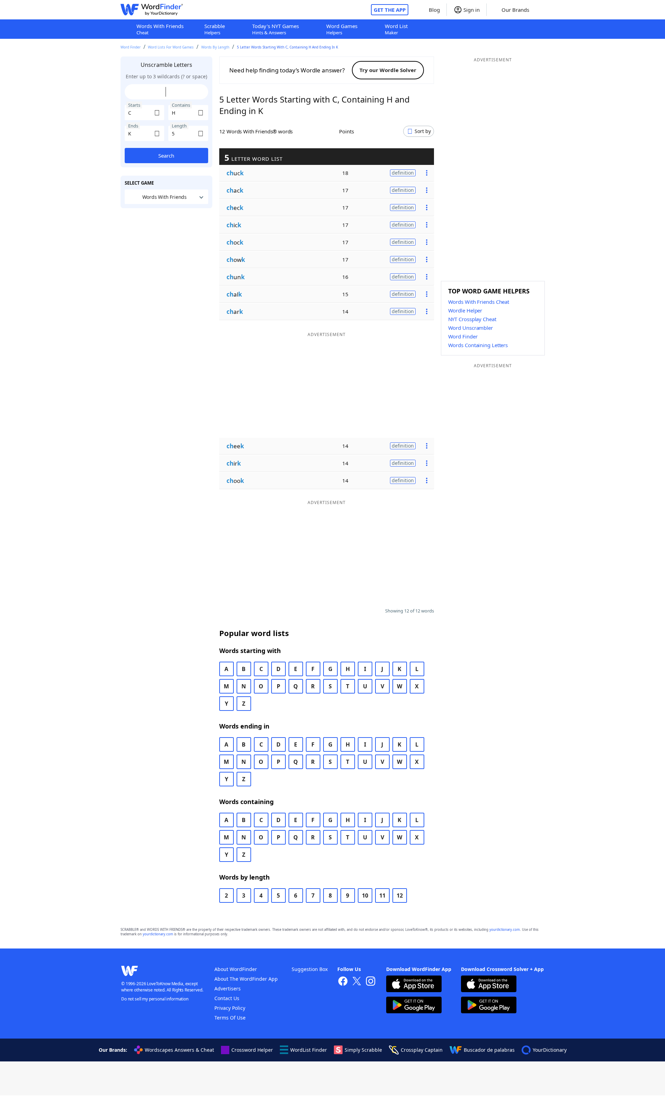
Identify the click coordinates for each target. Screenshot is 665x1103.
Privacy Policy (229, 1008)
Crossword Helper (252, 1050)
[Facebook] (342, 982)
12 (400, 895)
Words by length (215, 47)
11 (382, 895)
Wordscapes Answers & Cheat (179, 1050)
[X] (356, 982)
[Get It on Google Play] (414, 1006)
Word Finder (131, 47)
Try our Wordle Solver (388, 70)
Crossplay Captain (422, 1050)
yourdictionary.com (504, 929)
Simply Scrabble (363, 1050)
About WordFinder (235, 969)
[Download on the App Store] (414, 985)
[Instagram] (370, 982)
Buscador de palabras (489, 1050)
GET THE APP (390, 9)
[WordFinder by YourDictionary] (152, 10)
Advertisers (227, 988)
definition (403, 172)
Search (166, 155)
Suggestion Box (310, 969)
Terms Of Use (230, 1017)
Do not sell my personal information (154, 999)
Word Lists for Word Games (171, 47)
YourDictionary (550, 1050)
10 (365, 895)
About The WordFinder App (246, 979)
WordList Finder (308, 1050)
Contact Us (226, 998)
